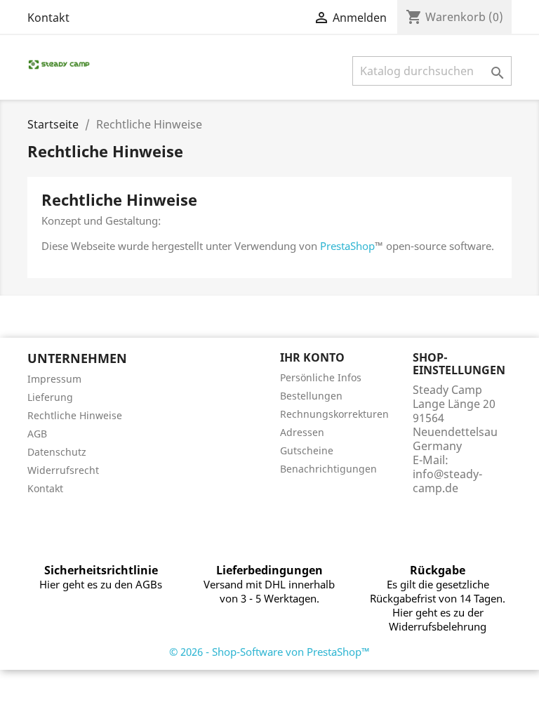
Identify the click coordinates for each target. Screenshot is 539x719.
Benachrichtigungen (328, 468)
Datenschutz (56, 452)
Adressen (302, 432)
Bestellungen (311, 395)
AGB (37, 433)
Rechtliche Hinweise (74, 415)
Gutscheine (306, 450)
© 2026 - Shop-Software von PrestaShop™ (269, 652)
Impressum (54, 378)
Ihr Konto (312, 357)
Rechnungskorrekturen (334, 414)
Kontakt (48, 17)
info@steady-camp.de (447, 481)
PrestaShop (347, 246)
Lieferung (50, 397)
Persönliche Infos (320, 377)
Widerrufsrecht (63, 470)
